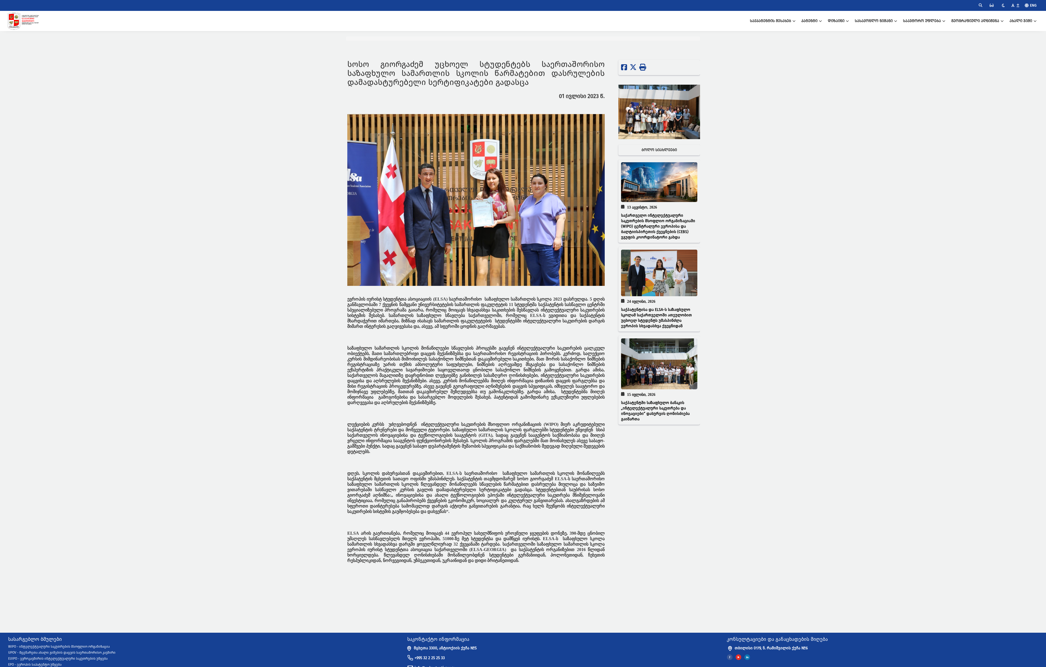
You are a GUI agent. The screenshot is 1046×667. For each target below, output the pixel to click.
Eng (1033, 5)
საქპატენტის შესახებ (770, 21)
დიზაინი (836, 21)
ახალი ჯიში (1020, 21)
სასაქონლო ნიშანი (874, 21)
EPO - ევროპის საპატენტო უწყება (35, 664)
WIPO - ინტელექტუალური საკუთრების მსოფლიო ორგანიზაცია (59, 646)
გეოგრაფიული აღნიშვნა (975, 21)
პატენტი (809, 21)
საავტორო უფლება (922, 21)
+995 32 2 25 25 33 (430, 658)
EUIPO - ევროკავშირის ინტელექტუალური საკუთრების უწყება (58, 658)
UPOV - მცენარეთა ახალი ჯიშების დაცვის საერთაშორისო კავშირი (61, 652)
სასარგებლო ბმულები (35, 639)
